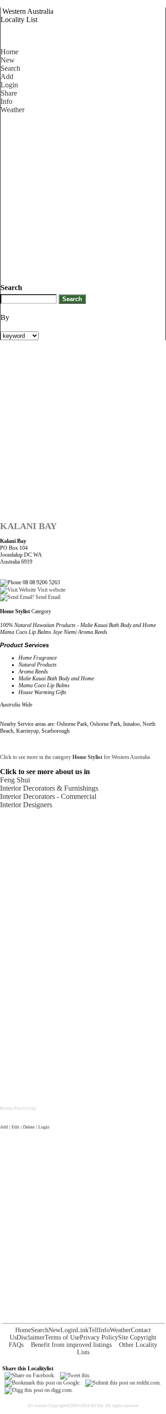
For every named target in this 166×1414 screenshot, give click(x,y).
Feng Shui (15, 780)
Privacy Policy (99, 1337)
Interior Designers (26, 805)
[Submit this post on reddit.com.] (123, 1383)
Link (82, 1330)
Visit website (50, 590)
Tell (94, 1330)
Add (6, 76)
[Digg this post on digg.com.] (38, 1390)
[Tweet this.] (75, 1375)
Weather (12, 110)
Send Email (47, 597)
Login (9, 85)
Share (8, 93)
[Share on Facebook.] (30, 1375)
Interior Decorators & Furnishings (49, 788)
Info (6, 101)
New (7, 60)
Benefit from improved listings (71, 1344)
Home (9, 52)
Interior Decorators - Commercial (48, 796)
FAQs (16, 1344)
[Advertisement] (83, 196)
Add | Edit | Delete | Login (24, 1126)
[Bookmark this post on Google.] (42, 1383)
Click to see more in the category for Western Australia (75, 757)
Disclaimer (31, 1337)
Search (10, 68)
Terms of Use (62, 1337)
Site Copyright (137, 1337)
